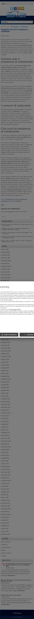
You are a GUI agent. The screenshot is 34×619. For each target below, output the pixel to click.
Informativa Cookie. (15, 309)
